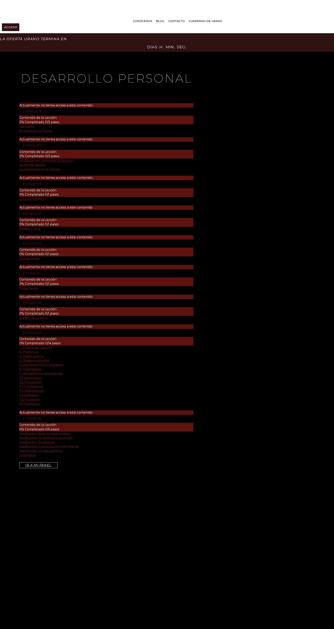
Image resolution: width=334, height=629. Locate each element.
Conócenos (142, 21)
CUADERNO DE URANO (205, 21)
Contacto (176, 21)
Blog (160, 21)
